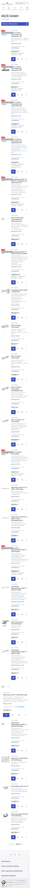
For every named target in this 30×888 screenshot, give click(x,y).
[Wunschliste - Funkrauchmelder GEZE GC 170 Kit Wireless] (18, 837)
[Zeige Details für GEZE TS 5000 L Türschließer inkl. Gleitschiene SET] (5, 140)
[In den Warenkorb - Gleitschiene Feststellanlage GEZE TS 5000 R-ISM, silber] (13, 751)
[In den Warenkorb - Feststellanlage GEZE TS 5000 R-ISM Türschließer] (13, 282)
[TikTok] (19, 854)
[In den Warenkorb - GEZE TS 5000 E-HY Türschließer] (13, 444)
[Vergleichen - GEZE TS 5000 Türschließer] (22, 379)
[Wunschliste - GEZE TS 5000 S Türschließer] (18, 480)
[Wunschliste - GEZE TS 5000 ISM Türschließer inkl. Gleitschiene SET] (18, 244)
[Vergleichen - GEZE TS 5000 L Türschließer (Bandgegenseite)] (22, 412)
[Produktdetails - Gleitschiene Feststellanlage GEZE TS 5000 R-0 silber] (26, 614)
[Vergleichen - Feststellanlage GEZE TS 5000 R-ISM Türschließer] (22, 282)
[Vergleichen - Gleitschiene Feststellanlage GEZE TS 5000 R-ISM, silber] (22, 751)
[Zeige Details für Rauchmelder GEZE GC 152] (5, 787)
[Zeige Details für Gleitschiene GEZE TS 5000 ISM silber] (5, 687)
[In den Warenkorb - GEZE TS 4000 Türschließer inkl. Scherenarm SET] (13, 95)
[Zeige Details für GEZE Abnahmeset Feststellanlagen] (5, 623)
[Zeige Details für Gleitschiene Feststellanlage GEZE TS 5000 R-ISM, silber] (5, 724)
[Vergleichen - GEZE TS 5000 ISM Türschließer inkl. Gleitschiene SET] (22, 244)
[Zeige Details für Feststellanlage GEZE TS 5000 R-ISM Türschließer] (5, 253)
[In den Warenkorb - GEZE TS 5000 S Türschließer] (13, 480)
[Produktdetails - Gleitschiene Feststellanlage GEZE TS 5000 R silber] (26, 579)
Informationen (5, 861)
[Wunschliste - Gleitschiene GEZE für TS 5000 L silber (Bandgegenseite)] (18, 540)
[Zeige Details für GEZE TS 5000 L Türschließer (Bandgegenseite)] (5, 388)
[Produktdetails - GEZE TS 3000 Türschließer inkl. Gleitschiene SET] (26, 59)
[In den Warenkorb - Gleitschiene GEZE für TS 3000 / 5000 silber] (13, 509)
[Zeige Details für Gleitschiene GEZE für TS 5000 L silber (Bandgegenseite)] (5, 518)
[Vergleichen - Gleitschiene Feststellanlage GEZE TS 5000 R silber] (22, 579)
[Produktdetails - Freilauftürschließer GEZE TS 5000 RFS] (26, 318)
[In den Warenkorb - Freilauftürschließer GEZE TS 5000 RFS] (13, 318)
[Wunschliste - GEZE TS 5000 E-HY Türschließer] (18, 444)
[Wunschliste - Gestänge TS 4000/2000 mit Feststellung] (18, 779)
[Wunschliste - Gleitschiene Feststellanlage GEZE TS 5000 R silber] (18, 579)
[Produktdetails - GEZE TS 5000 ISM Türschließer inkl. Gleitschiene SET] (26, 244)
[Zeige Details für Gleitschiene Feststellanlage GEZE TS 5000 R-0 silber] (5, 587)
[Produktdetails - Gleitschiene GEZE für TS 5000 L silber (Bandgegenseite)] (26, 540)
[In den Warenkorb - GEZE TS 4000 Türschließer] (13, 349)
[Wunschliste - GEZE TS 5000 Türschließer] (18, 379)
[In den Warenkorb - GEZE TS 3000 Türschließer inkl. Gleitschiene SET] (13, 59)
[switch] (3, 885)
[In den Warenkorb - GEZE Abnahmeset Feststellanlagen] (13, 642)
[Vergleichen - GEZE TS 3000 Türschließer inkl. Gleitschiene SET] (22, 59)
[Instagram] (15, 854)
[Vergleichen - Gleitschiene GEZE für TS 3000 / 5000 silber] (22, 509)
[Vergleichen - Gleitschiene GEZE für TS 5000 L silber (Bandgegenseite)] (22, 540)
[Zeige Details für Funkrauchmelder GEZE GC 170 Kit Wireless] (5, 815)
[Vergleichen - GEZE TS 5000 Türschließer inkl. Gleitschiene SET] (22, 132)
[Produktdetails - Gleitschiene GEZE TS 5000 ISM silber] (25, 715)
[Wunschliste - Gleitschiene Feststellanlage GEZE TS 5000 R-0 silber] (18, 614)
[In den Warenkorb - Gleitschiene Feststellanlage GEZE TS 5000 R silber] (13, 579)
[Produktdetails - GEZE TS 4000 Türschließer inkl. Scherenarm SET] (26, 95)
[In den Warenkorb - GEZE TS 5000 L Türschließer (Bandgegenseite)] (13, 412)
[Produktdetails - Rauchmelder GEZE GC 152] (26, 806)
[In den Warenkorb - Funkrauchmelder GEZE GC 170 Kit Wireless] (13, 837)
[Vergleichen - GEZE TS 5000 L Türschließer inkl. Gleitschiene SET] (22, 172)
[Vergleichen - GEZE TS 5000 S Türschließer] (22, 480)
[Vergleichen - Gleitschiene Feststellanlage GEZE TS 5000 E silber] (22, 678)
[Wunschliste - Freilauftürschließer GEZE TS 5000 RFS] (18, 318)
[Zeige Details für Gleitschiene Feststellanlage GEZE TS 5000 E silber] (5, 651)
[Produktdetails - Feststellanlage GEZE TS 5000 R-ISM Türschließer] (26, 282)
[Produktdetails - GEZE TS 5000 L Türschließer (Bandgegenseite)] (26, 412)
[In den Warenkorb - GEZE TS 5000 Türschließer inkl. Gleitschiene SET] (13, 132)
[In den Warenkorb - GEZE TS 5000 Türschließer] (13, 379)
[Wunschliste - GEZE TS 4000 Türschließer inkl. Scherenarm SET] (18, 95)
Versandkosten (15, 47)
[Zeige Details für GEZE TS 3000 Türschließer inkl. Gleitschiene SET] (5, 34)
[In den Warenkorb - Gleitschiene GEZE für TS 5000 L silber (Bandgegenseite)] (13, 540)
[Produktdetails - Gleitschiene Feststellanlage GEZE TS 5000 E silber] (26, 678)
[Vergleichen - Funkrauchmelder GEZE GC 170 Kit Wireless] (22, 837)
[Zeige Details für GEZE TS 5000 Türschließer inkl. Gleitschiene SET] (5, 103)
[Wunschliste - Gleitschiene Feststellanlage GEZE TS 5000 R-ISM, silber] (18, 751)
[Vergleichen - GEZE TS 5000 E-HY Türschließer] (22, 444)
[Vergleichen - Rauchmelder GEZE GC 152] (22, 806)
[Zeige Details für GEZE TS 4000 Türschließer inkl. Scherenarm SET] (5, 68)
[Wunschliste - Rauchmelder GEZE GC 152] (18, 806)
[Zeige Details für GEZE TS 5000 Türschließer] (5, 357)
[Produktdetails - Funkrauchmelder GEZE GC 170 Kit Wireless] (26, 837)
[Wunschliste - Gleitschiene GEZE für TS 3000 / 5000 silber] (18, 509)
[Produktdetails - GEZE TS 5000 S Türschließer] (26, 480)
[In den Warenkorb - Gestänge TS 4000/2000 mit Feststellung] (13, 779)
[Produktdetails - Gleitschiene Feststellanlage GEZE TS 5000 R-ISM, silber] (26, 751)
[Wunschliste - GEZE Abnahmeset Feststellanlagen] (18, 642)
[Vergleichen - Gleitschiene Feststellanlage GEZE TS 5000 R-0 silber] (22, 614)
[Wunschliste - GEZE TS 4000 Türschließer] (18, 349)
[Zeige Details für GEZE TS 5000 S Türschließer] (5, 453)
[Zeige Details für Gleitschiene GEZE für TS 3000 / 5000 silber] (5, 489)
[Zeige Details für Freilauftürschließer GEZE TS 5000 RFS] (5, 291)
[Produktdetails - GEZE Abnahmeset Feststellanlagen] (26, 642)
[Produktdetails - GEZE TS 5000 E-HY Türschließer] (26, 444)
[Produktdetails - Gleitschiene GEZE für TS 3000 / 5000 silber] (26, 509)
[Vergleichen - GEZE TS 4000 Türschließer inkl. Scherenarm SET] (22, 95)
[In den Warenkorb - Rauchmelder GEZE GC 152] (13, 806)
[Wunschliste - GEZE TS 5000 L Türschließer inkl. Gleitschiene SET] (18, 172)
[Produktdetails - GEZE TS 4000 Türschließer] (26, 349)
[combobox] (22, 3)
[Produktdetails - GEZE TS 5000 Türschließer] (26, 379)
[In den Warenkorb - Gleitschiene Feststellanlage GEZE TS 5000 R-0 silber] (13, 614)
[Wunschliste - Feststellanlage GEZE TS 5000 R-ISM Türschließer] (18, 282)
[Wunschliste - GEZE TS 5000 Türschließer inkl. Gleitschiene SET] (18, 132)
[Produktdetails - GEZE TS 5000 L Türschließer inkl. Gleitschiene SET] (26, 172)
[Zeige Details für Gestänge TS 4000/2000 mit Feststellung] (5, 759)
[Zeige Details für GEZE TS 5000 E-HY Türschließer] (5, 421)
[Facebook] (11, 854)
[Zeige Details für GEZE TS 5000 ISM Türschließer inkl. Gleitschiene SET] (5, 219)
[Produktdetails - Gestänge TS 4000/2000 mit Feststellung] (26, 779)
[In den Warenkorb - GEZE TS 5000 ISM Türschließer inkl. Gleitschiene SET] (13, 244)
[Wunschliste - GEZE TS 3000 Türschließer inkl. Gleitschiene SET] (18, 59)
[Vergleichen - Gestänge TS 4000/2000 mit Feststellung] (22, 779)
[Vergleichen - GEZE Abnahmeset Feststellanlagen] (22, 642)
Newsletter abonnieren (8, 876)
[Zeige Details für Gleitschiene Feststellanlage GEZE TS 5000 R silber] (5, 549)
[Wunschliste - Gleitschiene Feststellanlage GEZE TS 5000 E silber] (18, 678)
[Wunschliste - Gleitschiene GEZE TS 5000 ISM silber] (12, 715)
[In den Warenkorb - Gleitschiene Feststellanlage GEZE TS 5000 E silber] (13, 678)
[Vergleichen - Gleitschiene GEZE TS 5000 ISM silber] (19, 715)
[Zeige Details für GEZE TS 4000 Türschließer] (5, 326)
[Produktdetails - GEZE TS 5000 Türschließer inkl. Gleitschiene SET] (26, 132)
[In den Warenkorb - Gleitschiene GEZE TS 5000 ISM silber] (6, 715)
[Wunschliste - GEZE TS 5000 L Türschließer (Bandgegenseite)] (18, 412)
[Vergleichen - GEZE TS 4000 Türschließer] (22, 349)
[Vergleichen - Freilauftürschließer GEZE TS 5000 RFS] (22, 318)
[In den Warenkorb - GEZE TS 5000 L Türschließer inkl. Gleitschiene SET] (13, 172)
